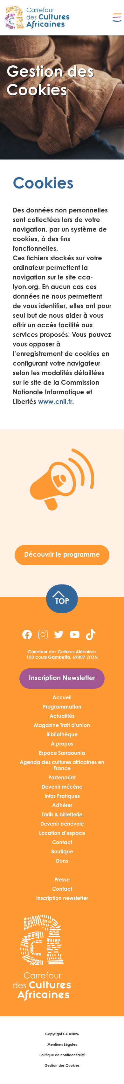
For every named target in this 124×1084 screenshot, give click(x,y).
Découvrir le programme (62, 555)
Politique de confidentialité (62, 1055)
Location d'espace (62, 833)
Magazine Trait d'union (62, 725)
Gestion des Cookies (62, 1066)
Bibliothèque (62, 735)
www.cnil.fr (55, 402)
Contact (62, 842)
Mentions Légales (62, 1045)
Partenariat (62, 778)
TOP (62, 602)
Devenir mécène (62, 787)
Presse (62, 880)
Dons (62, 861)
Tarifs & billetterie (62, 815)
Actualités (62, 716)
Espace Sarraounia (62, 753)
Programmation (62, 707)
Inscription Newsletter (62, 678)
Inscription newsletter (62, 898)
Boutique (62, 852)
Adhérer (62, 805)
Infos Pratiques (62, 796)
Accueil (62, 698)
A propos (62, 744)
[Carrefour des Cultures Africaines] (37, 17)
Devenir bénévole (62, 824)
